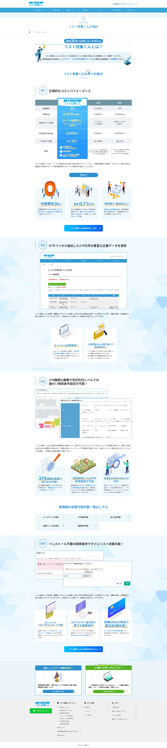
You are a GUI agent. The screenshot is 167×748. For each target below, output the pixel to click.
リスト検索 (87, 715)
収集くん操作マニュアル (119, 711)
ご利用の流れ (56, 10)
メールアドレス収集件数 (66, 716)
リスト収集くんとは (39, 10)
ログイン (125, 4)
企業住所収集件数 (64, 724)
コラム (101, 10)
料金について (71, 10)
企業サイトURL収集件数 (66, 718)
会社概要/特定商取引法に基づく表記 (67, 731)
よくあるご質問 (115, 10)
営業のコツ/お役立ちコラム (119, 719)
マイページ (134, 4)
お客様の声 (85, 10)
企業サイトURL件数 (50, 525)
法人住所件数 (115, 517)
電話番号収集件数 (64, 713)
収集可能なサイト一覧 (66, 710)
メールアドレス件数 (50, 517)
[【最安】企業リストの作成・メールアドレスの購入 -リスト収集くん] (36, 4)
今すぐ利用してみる (58, 691)
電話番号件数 (83, 525)
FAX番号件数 (83, 517)
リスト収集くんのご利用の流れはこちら (83, 649)
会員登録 (116, 4)
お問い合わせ (131, 10)
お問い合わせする (108, 691)
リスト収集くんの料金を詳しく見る (83, 228)
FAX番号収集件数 (64, 721)
